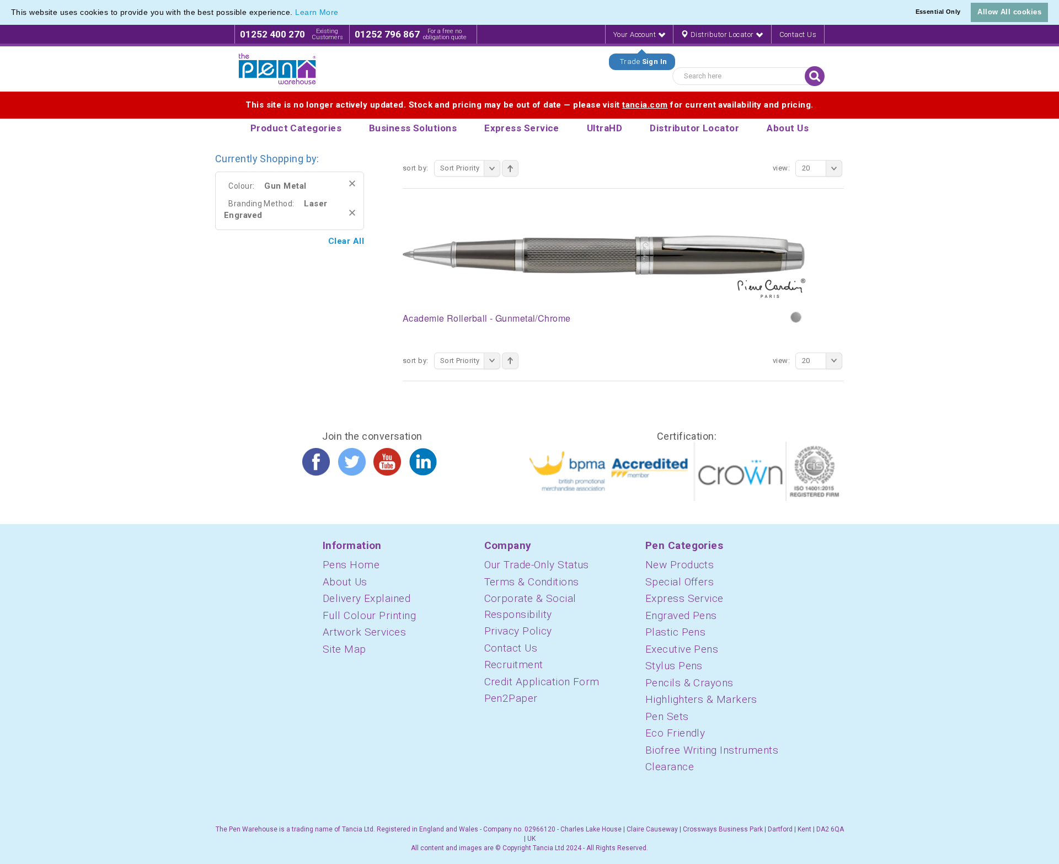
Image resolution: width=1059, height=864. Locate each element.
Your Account (635, 34)
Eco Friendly (675, 733)
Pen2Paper (511, 698)
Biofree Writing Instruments (711, 750)
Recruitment (513, 664)
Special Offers (679, 581)
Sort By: (416, 168)
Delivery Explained (366, 598)
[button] (342, 13)
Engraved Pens (681, 615)
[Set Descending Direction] (510, 168)
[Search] (815, 76)
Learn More (317, 12)
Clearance (669, 766)
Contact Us (798, 34)
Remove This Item (352, 183)
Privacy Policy (518, 631)
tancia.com (645, 105)
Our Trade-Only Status (536, 564)
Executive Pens (681, 649)
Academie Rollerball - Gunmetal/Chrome (487, 318)
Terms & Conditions (531, 581)
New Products (679, 564)
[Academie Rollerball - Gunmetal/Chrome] (604, 266)
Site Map (344, 649)
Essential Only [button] (938, 11)
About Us (345, 581)
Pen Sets (667, 716)
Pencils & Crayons (689, 682)
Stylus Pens (674, 665)
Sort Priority (460, 168)
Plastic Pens (675, 632)
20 (806, 168)
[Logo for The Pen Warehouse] (277, 69)
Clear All (346, 241)
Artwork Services (364, 632)
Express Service (684, 598)
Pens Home (351, 564)
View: (781, 168)
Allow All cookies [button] (1009, 12)
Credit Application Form (542, 681)
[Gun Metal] (795, 317)
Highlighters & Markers (701, 699)
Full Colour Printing (369, 615)
